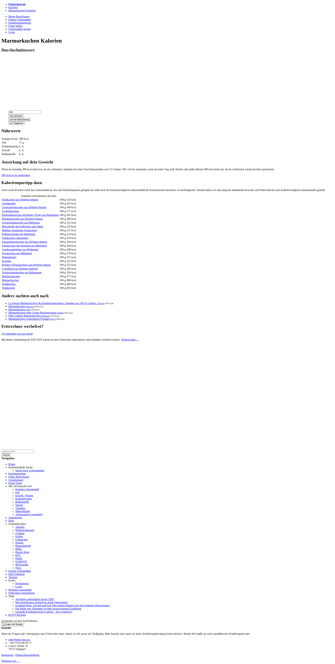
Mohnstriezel (9, 257)
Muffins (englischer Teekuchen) (19, 230)
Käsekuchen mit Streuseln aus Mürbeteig (24, 245)
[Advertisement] (106, 80)
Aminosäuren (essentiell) (29, 514)
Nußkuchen (8, 287)
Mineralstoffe (22, 511)
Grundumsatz (15, 479)
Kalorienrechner (17, 473)
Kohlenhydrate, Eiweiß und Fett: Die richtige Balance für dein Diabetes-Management (62, 605)
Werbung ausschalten (20, 589)
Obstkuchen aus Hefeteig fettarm (20, 199)
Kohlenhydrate (23, 498)
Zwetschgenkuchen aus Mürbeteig (21, 222)
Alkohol (19, 527)
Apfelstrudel (9, 203)
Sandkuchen (9, 284)
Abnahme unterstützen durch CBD (34, 599)
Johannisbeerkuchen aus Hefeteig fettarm (24, 241)
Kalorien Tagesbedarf (27, 489)
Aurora (101, 303)
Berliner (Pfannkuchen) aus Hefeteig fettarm (26, 264)
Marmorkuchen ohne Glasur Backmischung (33, 312)
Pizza (18, 567)
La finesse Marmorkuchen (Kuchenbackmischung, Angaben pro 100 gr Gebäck (53, 303)
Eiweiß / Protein (24, 495)
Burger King (22, 552)
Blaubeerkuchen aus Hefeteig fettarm (22, 218)
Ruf (53, 319)
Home (11, 464)
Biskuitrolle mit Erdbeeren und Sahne (22, 226)
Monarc (30, 306)
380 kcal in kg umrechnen (15, 175)
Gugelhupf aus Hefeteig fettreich (20, 268)
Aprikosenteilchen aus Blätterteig (20, 249)
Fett (17, 492)
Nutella (19, 542)
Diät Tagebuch (16, 574)
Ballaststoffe (22, 501)
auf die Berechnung (19, 119)
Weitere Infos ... (130, 339)
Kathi (60, 313)
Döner (18, 558)
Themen (12, 577)
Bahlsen (46, 316)
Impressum (7, 655)
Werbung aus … (10, 660)
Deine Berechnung (18, 476)
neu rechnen (16, 116)
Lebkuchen (21, 539)
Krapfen (6, 261)
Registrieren (22, 583)
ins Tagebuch (16, 123)
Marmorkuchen (10, 280)
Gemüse (19, 533)
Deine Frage (15, 483)
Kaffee (19, 536)
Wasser (19, 505)
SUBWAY (21, 561)
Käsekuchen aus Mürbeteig (17, 253)
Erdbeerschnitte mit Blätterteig (18, 234)
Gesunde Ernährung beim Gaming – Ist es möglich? (43, 611)
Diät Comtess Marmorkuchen (25, 315)
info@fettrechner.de (19, 639)
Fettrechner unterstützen (21, 592)
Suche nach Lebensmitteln (29, 470)
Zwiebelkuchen (10, 211)
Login (18, 586)
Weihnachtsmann (24, 530)
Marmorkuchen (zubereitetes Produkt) (29, 318)
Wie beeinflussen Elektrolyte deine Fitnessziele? (41, 602)
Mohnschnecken (11, 276)
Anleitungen (15, 517)
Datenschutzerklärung (27, 655)
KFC (18, 555)
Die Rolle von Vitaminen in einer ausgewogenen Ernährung (48, 608)
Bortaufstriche (23, 545)
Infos (11, 520)
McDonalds (21, 564)
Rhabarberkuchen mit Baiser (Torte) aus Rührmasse (30, 214)
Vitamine (20, 508)
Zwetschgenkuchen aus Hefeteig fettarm (24, 207)
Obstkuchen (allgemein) (15, 238)
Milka (18, 548)
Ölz (28, 309)
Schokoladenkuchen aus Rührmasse (22, 272)
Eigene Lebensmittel (19, 570)
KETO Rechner (17, 614)
